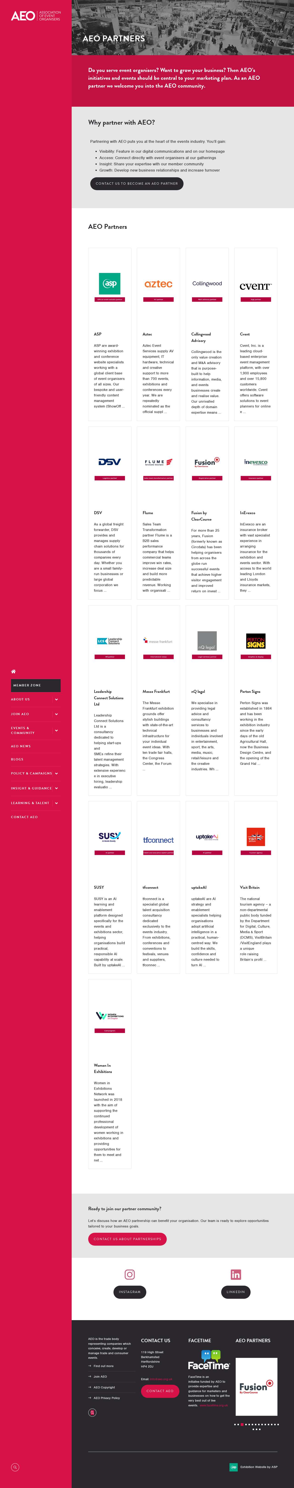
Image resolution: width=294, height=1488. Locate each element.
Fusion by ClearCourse (201, 516)
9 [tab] (262, 1424)
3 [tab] (241, 1424)
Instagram (130, 1292)
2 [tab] (238, 1424)
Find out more (103, 1366)
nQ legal (198, 691)
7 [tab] (255, 1424)
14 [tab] (278, 1424)
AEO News (21, 746)
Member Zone (27, 685)
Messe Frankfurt (156, 691)
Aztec (147, 334)
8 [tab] (259, 1424)
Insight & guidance (31, 788)
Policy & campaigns (31, 773)
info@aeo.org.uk (161, 1379)
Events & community (23, 730)
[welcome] (36, 19)
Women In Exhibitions (103, 1068)
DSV (98, 513)
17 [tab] (259, 1429)
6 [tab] (252, 1424)
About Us (20, 699)
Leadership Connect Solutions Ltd (109, 697)
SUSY (99, 887)
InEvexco (247, 513)
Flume (148, 513)
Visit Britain (250, 887)
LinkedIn (236, 1292)
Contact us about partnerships (127, 1239)
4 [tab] (245, 1424)
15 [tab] (253, 1429)
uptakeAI (199, 887)
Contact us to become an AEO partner (137, 183)
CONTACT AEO (160, 1391)
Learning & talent (30, 803)
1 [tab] (235, 1424)
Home (36, 671)
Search (15, 1467)
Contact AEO (24, 817)
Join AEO (20, 714)
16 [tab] (256, 1429)
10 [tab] (265, 1424)
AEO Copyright (104, 1387)
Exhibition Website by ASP (258, 1467)
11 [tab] (268, 1424)
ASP (98, 334)
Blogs (17, 759)
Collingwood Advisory (201, 337)
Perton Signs (250, 691)
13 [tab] (275, 1424)
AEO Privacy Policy (107, 1398)
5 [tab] (249, 1424)
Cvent (245, 334)
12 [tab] (271, 1424)
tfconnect (150, 887)
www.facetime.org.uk (214, 1405)
